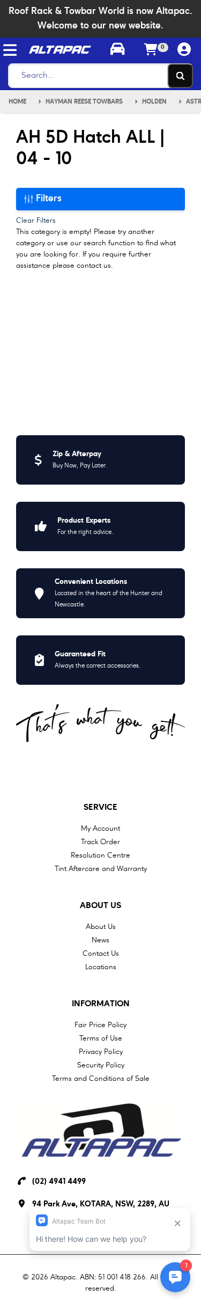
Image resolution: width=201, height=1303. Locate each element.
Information (101, 1004)
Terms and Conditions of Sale (101, 1078)
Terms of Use (100, 1038)
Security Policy (100, 1065)
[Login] (184, 50)
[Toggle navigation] (10, 50)
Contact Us (101, 953)
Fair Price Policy (100, 1025)
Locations (100, 967)
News (100, 940)
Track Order (100, 842)
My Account (100, 828)
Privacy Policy (101, 1052)
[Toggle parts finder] (117, 50)
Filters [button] (47, 198)
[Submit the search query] (180, 75)
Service (100, 807)
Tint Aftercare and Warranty (101, 869)
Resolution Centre (100, 855)
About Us (100, 906)
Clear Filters (36, 220)
